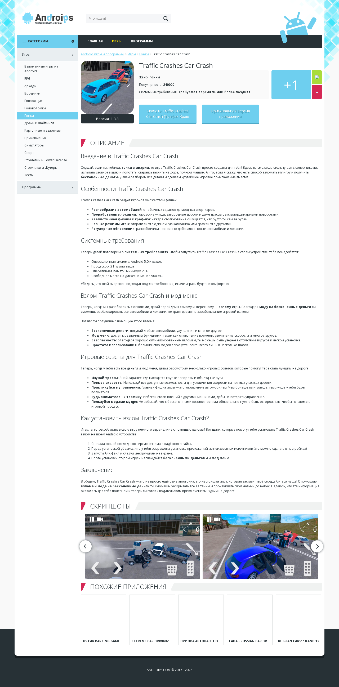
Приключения (35, 138)
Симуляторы (34, 145)
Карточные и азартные (42, 130)
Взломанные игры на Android (41, 68)
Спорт (29, 152)
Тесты (28, 175)
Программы (142, 41)
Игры (117, 41)
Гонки (154, 77)
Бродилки (32, 93)
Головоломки (35, 108)
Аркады (30, 86)
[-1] (317, 92)
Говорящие (33, 101)
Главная (95, 41)
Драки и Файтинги (39, 123)
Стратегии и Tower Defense (45, 160)
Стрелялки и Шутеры (40, 167)
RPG (27, 78)
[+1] (317, 77)
